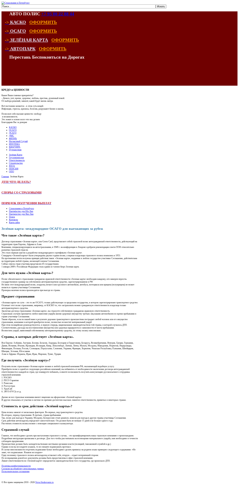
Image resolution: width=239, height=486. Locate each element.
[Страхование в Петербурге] (15, 2)
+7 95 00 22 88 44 (57, 13)
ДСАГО (12, 133)
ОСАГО (13, 130)
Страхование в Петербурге (21, 208)
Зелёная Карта (15, 154)
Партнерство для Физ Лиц (21, 214)
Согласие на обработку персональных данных (22, 468)
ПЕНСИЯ (13, 168)
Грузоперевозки (16, 157)
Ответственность (17, 160)
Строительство (16, 163)
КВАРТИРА (14, 147)
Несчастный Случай (18, 141)
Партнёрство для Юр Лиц (21, 211)
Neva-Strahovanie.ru (44, 482)
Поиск (12, 217)
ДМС (11, 135)
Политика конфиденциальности (16, 466)
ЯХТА (12, 166)
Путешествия (15, 149)
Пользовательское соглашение (15, 471)
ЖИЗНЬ (13, 138)
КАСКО (13, 127)
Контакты (13, 219)
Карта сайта (14, 222)
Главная (5, 176)
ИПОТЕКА (14, 144)
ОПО (11, 171)
